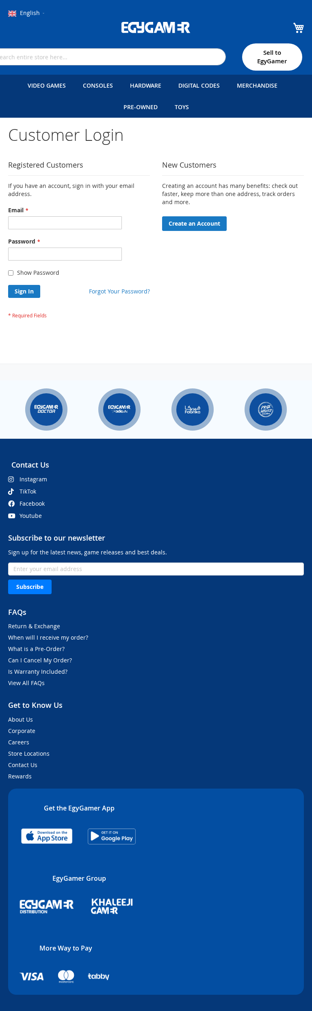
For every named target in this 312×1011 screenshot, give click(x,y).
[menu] (156, 96)
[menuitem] (48, 85)
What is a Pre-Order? (36, 649)
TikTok (28, 491)
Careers (18, 742)
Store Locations (29, 753)
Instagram (33, 479)
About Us (20, 719)
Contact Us (22, 765)
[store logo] (156, 27)
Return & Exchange (34, 626)
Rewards (20, 776)
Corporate (21, 731)
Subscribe (29, 587)
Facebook (32, 503)
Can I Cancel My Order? (40, 660)
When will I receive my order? (48, 637)
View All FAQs (26, 683)
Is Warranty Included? (37, 671)
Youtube (31, 516)
